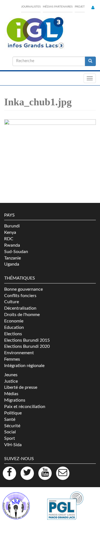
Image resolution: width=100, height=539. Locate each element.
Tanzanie (12, 258)
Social (10, 432)
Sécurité (12, 426)
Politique (13, 413)
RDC (8, 239)
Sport (9, 438)
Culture (11, 302)
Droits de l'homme (22, 314)
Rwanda (12, 245)
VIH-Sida (13, 445)
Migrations (14, 400)
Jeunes (11, 375)
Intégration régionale (24, 365)
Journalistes (31, 6)
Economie (13, 321)
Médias (11, 394)
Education (14, 327)
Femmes (12, 359)
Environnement (19, 353)
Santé (9, 419)
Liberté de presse (20, 387)
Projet (80, 6)
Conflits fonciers (20, 295)
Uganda (11, 264)
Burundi (12, 226)
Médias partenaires (57, 6)
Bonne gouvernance (23, 289)
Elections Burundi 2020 (27, 346)
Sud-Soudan (16, 251)
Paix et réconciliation (24, 406)
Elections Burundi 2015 (27, 340)
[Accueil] (34, 33)
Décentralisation (20, 308)
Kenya (10, 232)
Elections (13, 334)
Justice (11, 381)
